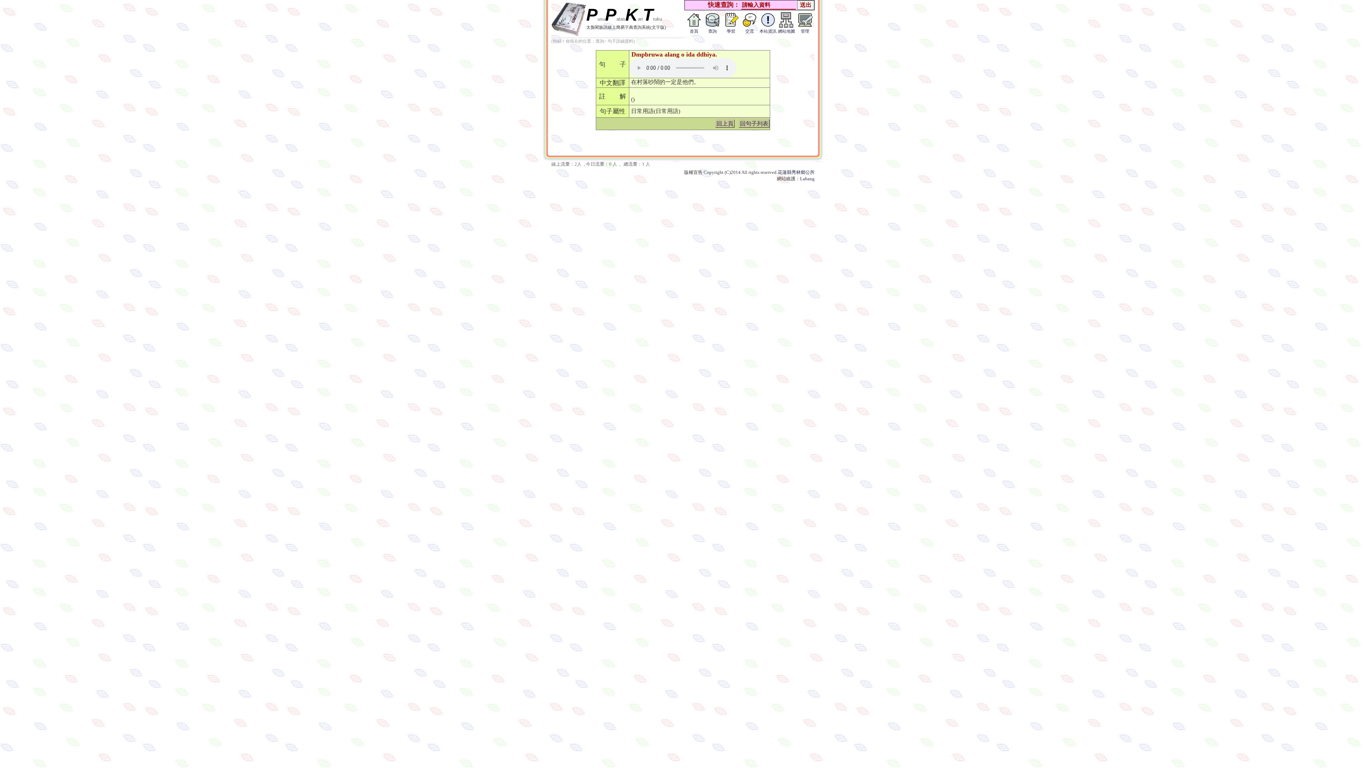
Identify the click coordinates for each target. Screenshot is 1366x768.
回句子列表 (754, 124)
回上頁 (725, 124)
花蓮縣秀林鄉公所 (796, 172)
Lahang (807, 178)
